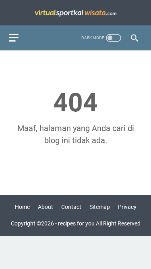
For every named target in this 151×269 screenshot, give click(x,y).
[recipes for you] (75, 13)
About (45, 207)
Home (22, 207)
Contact (71, 207)
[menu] (18, 38)
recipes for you (76, 223)
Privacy (127, 207)
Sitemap (99, 207)
